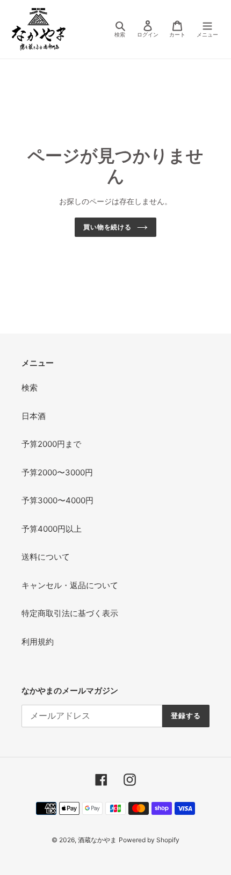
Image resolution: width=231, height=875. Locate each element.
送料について (45, 557)
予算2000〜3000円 (57, 472)
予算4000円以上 (51, 529)
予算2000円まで (51, 444)
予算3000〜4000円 (57, 500)
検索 (29, 387)
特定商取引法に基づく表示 (69, 613)
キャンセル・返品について (69, 585)
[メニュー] (207, 29)
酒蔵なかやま (97, 840)
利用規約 (37, 642)
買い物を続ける (107, 227)
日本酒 (33, 416)
